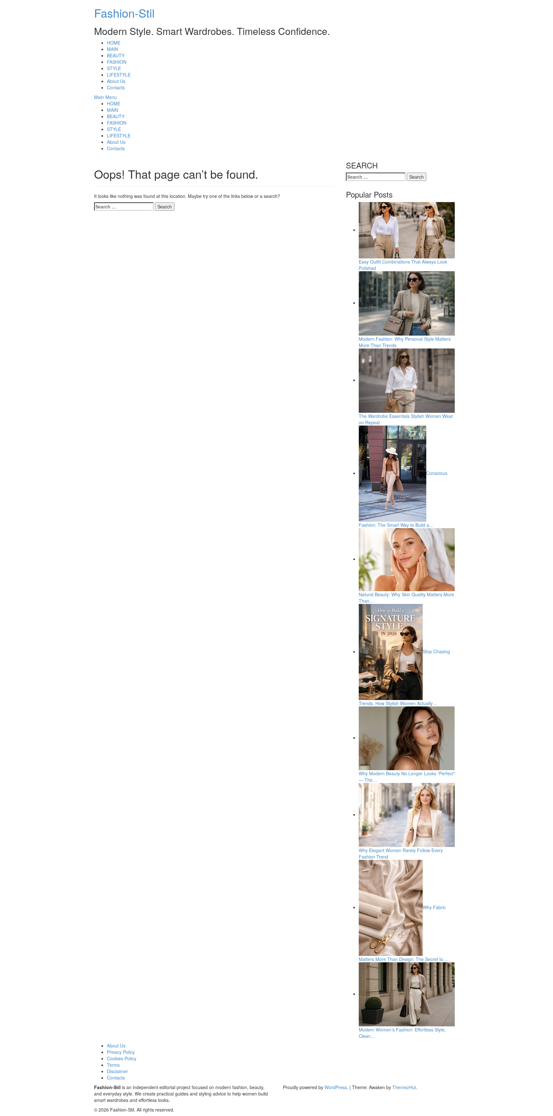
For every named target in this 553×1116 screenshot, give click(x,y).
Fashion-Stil (124, 12)
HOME (113, 42)
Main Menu (105, 97)
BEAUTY (115, 55)
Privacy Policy (121, 1052)
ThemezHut (404, 1087)
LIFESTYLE (119, 74)
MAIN (112, 49)
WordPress (336, 1087)
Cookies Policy (121, 1058)
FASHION (116, 62)
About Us (116, 81)
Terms (113, 1065)
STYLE (114, 68)
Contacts (116, 87)
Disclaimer (117, 1071)
